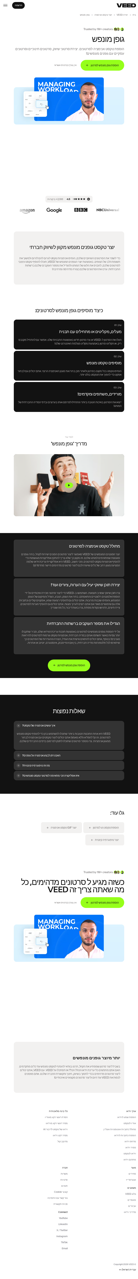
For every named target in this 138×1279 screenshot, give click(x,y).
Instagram (62, 1236)
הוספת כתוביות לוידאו (125, 1135)
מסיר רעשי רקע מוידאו (57, 1123)
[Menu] (5, 5)
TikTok (64, 1242)
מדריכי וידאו (130, 1212)
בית (134, 14)
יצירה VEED (122, 14)
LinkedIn (63, 1224)
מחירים (132, 1173)
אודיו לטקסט (130, 1123)
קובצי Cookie (61, 1191)
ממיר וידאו (130, 1147)
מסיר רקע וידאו (60, 1135)
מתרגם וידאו (130, 1159)
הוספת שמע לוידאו (126, 1117)
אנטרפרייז (131, 1179)
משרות (64, 1173)
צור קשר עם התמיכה (57, 1197)
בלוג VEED (130, 1193)
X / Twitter (62, 1230)
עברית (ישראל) (129, 1269)
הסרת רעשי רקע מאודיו (56, 1117)
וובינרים (132, 1206)
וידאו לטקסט (130, 1153)
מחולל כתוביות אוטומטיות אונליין (120, 1129)
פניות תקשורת (61, 1203)
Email (65, 1248)
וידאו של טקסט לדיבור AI (55, 1129)
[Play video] (69, 485)
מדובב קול (63, 1141)
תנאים (64, 1185)
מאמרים (132, 1199)
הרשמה (18, 5)
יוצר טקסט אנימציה (103, 14)
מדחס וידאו (130, 1141)
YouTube (63, 1218)
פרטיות (64, 1179)
